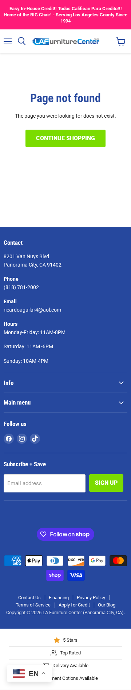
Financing (59, 597)
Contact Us (29, 597)
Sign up (106, 482)
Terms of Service (33, 605)
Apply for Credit (74, 605)
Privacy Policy (91, 597)
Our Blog (106, 605)
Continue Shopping (65, 138)
